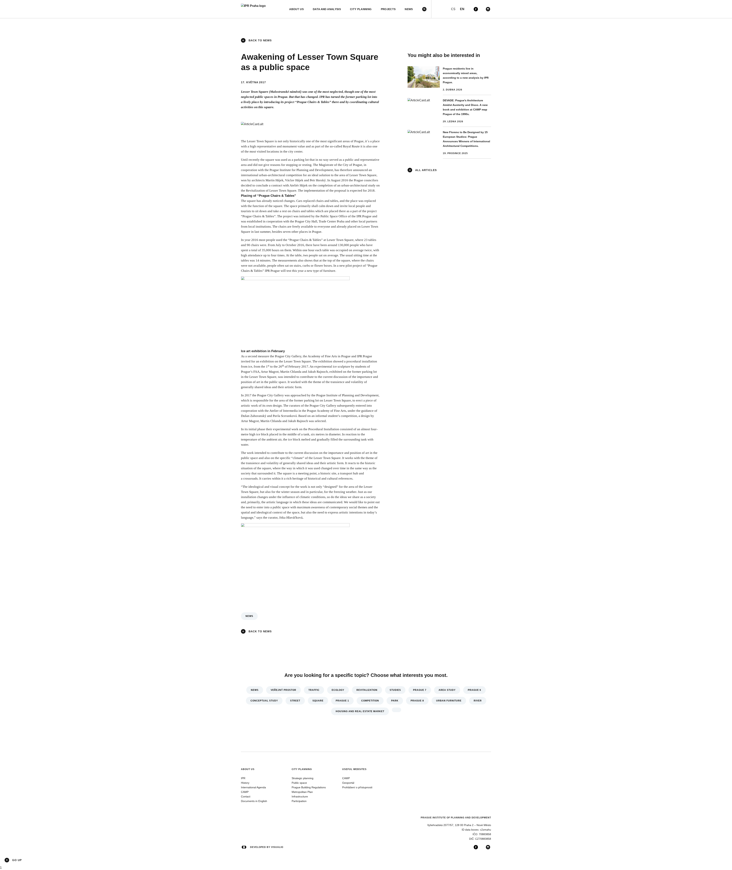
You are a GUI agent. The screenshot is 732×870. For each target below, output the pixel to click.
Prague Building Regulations (309, 787)
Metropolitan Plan (302, 791)
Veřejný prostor (283, 690)
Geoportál (348, 782)
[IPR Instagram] (488, 9)
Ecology (338, 690)
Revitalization (366, 690)
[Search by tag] (396, 710)
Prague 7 (419, 690)
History (245, 782)
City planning (302, 769)
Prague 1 (342, 700)
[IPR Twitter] (482, 9)
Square (317, 700)
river (478, 700)
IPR (243, 778)
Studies (395, 690)
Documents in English (254, 801)
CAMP (245, 791)
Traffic (313, 690)
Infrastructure (300, 796)
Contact (245, 796)
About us (247, 769)
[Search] (424, 9)
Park (394, 700)
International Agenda (253, 787)
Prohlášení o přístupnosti (357, 787)
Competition (370, 700)
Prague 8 (417, 700)
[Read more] (449, 80)
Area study (447, 690)
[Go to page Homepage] (253, 9)
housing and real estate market (360, 711)
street (295, 700)
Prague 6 (474, 690)
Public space (299, 782)
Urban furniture (449, 700)
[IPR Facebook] (476, 9)
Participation (299, 801)
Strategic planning (302, 778)
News (249, 616)
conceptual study (264, 700)
